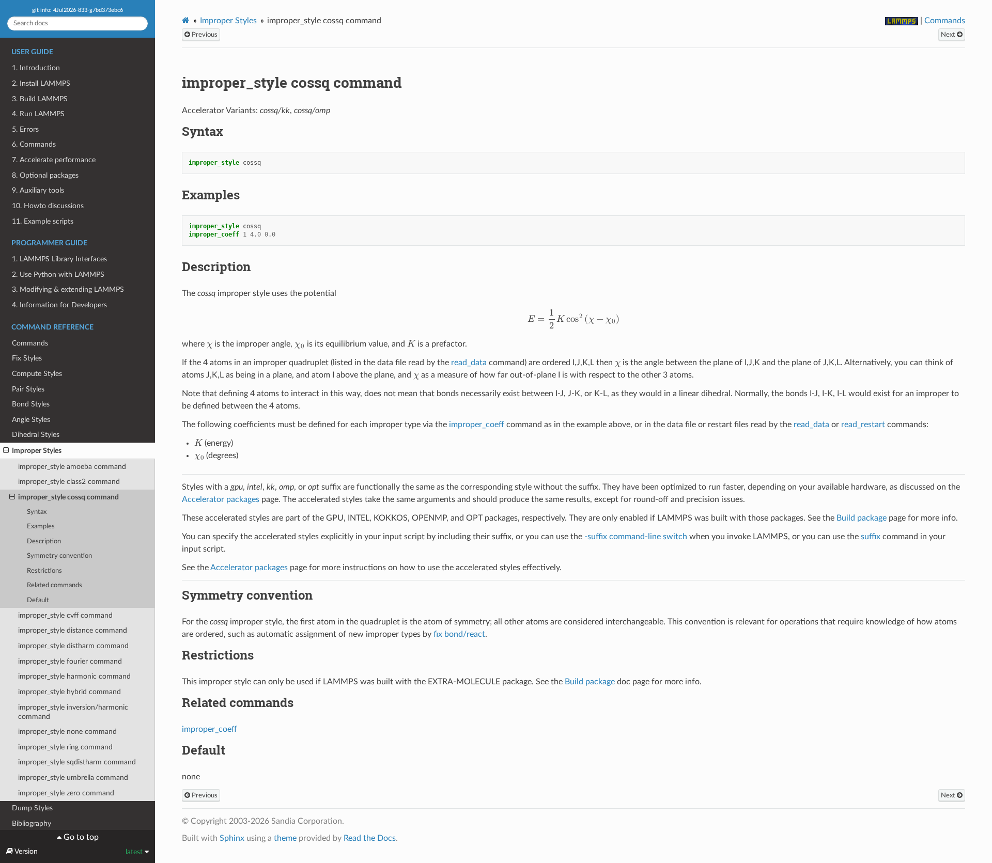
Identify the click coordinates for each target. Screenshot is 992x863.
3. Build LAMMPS (40, 99)
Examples (41, 526)
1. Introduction (36, 68)
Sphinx (232, 838)
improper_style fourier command (70, 661)
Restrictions (44, 571)
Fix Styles (27, 358)
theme (285, 838)
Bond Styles (31, 404)
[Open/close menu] (6, 451)
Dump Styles (32, 808)
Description (44, 541)
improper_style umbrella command (73, 777)
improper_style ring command (65, 747)
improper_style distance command (72, 630)
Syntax (37, 512)
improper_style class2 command (69, 481)
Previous (204, 35)
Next (949, 35)
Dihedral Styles (35, 434)
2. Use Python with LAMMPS (58, 274)
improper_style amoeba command (72, 466)
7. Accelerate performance (54, 160)
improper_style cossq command (68, 497)
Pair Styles (28, 389)
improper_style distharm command (73, 646)
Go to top (80, 837)
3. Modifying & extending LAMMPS (68, 289)
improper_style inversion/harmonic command (73, 711)
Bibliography (31, 823)
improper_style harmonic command (74, 676)
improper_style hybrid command (69, 692)
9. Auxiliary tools (38, 190)
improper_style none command (67, 731)
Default (38, 600)
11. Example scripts (42, 221)
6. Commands (34, 144)
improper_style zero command (66, 793)
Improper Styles (36, 450)
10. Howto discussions (48, 206)
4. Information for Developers (59, 305)
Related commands (54, 585)
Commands (30, 343)
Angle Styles (31, 419)
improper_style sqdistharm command (77, 762)
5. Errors (25, 129)
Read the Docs (370, 838)
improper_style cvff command (65, 615)
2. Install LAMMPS (41, 83)
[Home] (186, 20)
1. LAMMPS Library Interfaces (59, 259)
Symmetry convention (59, 556)
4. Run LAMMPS (38, 114)
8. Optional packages (45, 175)
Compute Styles (37, 374)
